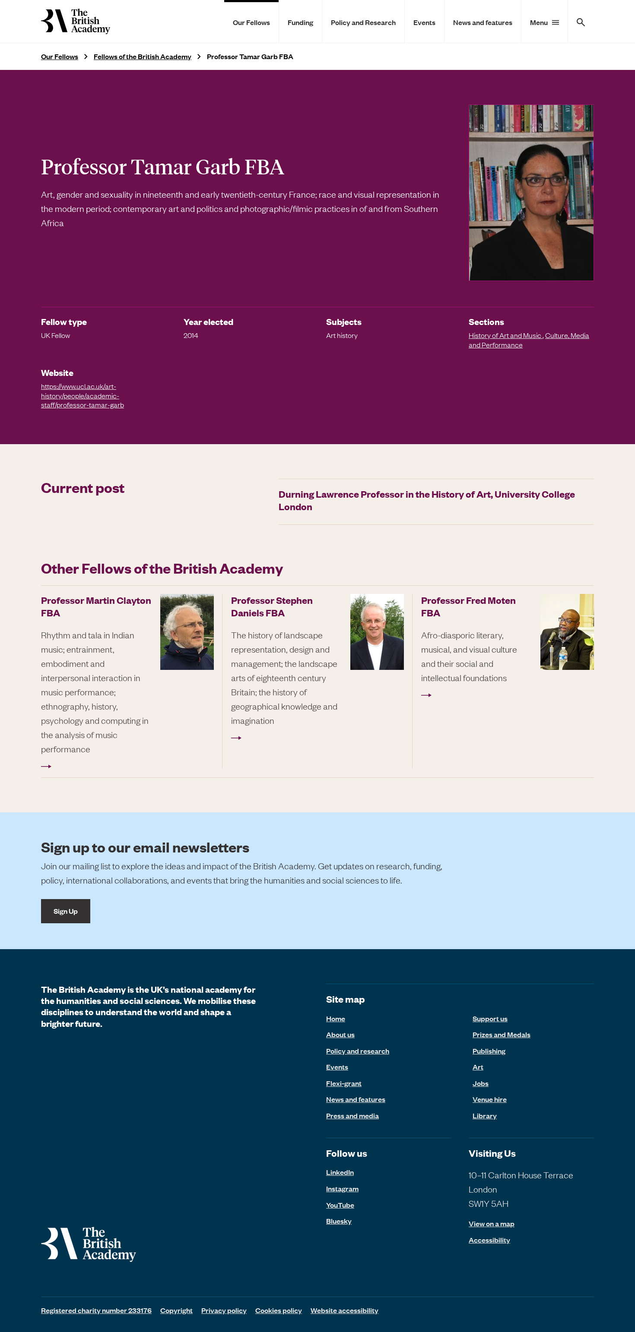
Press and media (352, 1115)
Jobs (481, 1083)
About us (340, 1034)
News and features (482, 22)
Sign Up (66, 910)
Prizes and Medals (501, 1034)
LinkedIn (340, 1172)
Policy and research (357, 1050)
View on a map (491, 1223)
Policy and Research (363, 22)
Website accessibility (344, 1310)
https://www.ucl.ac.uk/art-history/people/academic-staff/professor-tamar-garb (82, 395)
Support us (490, 1018)
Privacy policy (224, 1310)
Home (335, 1018)
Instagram (342, 1188)
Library (485, 1115)
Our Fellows (251, 22)
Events (424, 22)
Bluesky (339, 1220)
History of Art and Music (506, 335)
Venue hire (490, 1099)
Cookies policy (278, 1310)
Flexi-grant (344, 1083)
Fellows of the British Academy (142, 56)
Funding (300, 22)
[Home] (75, 21)
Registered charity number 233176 (96, 1310)
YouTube (340, 1204)
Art (478, 1066)
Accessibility (489, 1239)
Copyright (176, 1310)
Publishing (489, 1050)
